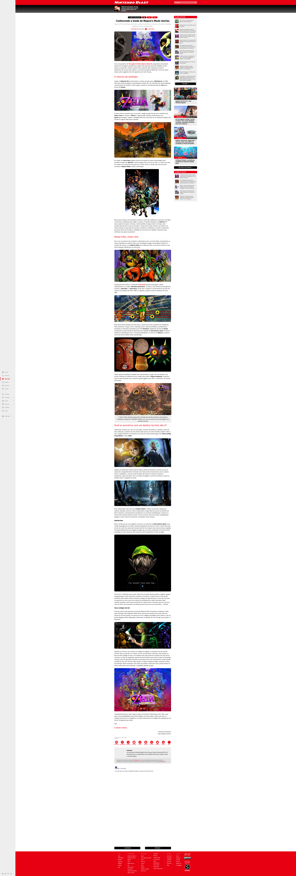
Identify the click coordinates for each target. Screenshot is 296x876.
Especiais (120, 861)
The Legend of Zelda (146, 858)
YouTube (134, 744)
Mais (169, 744)
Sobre (177, 856)
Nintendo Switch (132, 858)
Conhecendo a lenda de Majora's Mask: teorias (142, 20)
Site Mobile (120, 858)
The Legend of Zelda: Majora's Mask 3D (140, 64)
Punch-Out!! (156, 865)
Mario (142, 856)
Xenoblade (156, 866)
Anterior (128, 848)
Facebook (116, 744)
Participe (178, 858)
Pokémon (155, 853)
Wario (154, 861)
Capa (119, 856)
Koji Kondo (142, 284)
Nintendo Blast (136, 760)
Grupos (163, 744)
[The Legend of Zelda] (144, 17)
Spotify (145, 744)
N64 (155, 17)
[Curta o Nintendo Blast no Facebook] (2, 873)
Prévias (120, 865)
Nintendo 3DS (131, 863)
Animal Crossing (145, 869)
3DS (149, 17)
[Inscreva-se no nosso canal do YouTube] (10, 873)
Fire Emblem (156, 859)
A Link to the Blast (134, 17)
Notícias (120, 859)
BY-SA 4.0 (163, 761)
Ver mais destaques (185, 167)
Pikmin (142, 867)
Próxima (157, 848)
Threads (152, 744)
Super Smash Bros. (158, 868)
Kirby (142, 859)
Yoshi (142, 865)
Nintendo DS (131, 867)
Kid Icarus (143, 871)
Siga (119, 867)
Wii (128, 865)
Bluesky (157, 744)
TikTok (139, 744)
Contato (178, 859)
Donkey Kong (156, 857)
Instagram (122, 744)
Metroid (155, 855)
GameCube (130, 869)
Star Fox (143, 861)
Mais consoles (131, 872)
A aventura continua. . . (121, 728)
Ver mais (185, 83)
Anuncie (178, 861)
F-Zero (142, 863)
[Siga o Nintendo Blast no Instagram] (5, 873)
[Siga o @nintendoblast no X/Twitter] (8, 873)
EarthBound (156, 863)
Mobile (129, 859)
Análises (120, 863)
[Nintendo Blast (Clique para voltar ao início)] (131, 2)
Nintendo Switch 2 (132, 856)
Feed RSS (169, 863)
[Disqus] (142, 785)
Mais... (168, 865)
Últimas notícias (180, 17)
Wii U (129, 861)
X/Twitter (128, 744)
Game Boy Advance (132, 871)
